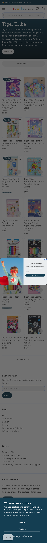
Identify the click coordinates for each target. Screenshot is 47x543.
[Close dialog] (45, 260)
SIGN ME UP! (35, 275)
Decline (22, 529)
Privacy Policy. (23, 515)
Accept (22, 522)
